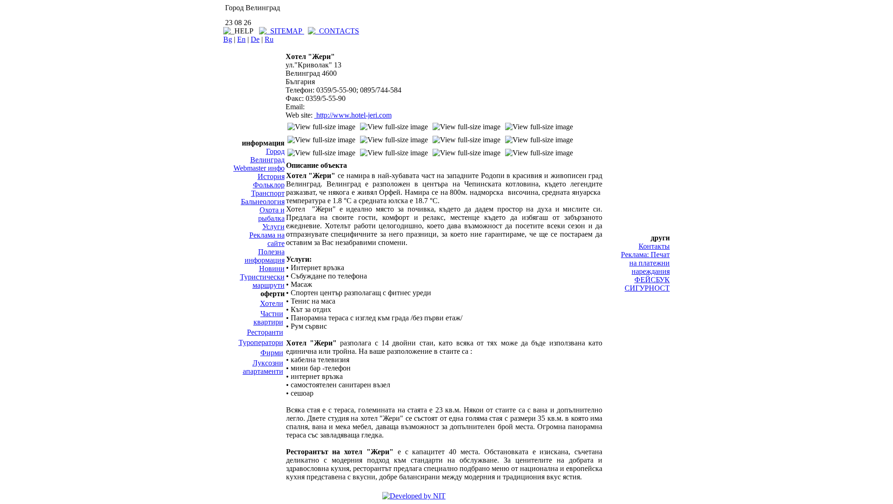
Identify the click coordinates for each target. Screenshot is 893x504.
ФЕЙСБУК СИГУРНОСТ (647, 284)
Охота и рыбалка (271, 214)
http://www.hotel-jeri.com (353, 115)
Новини (272, 268)
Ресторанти (265, 332)
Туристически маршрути (262, 281)
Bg (227, 39)
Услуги (273, 227)
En (241, 39)
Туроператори (261, 342)
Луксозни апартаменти (263, 367)
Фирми (271, 353)
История (271, 176)
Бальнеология (263, 202)
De (255, 39)
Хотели (271, 303)
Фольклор (269, 185)
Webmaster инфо (259, 168)
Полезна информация (265, 256)
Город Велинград (267, 155)
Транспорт (268, 193)
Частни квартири (268, 318)
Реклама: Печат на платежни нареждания (645, 263)
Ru (269, 39)
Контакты (654, 246)
